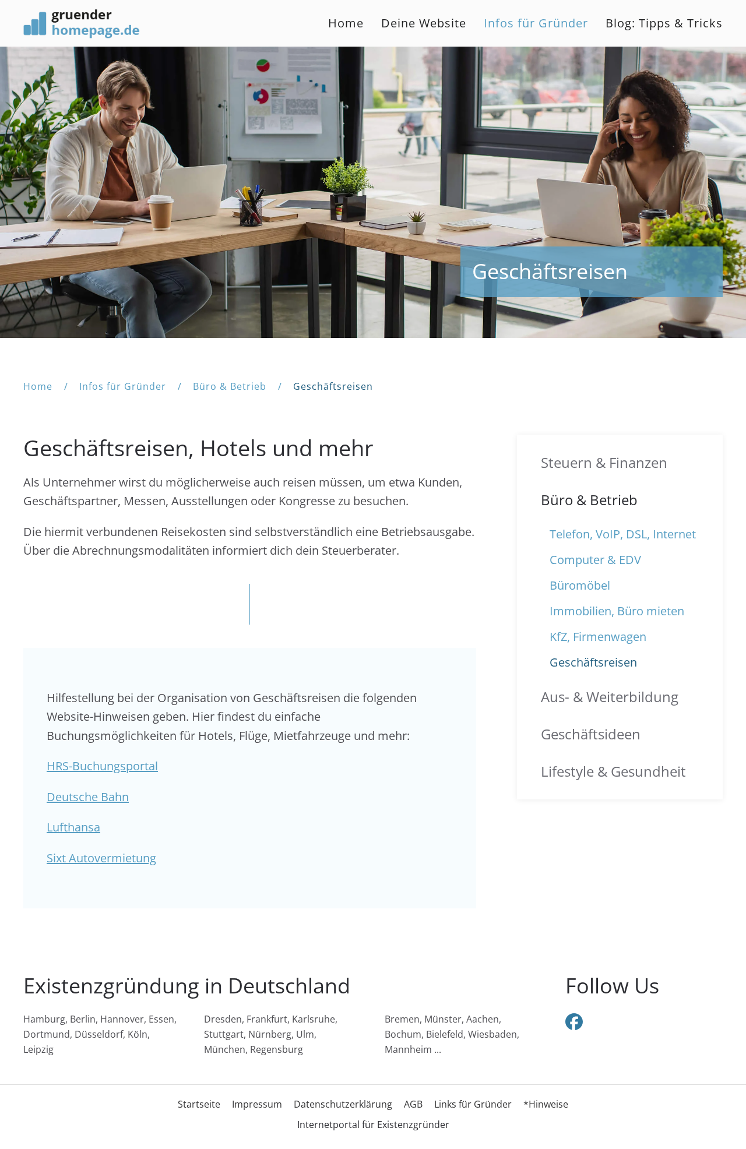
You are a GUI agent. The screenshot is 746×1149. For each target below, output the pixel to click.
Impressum (257, 1104)
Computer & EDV (595, 560)
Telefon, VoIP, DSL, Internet (623, 534)
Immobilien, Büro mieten (617, 611)
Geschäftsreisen (593, 662)
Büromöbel (580, 585)
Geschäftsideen (591, 733)
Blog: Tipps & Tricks (664, 23)
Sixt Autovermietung (101, 858)
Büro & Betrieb (589, 499)
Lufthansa (73, 827)
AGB (413, 1104)
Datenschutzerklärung (343, 1104)
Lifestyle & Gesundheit (613, 771)
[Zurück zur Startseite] (81, 23)
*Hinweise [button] (545, 1104)
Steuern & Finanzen (604, 462)
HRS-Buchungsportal (102, 766)
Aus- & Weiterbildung (609, 696)
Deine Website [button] (423, 23)
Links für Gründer (473, 1104)
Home (346, 23)
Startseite (199, 1104)
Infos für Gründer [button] (536, 23)
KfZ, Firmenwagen (598, 636)
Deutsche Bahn (88, 797)
